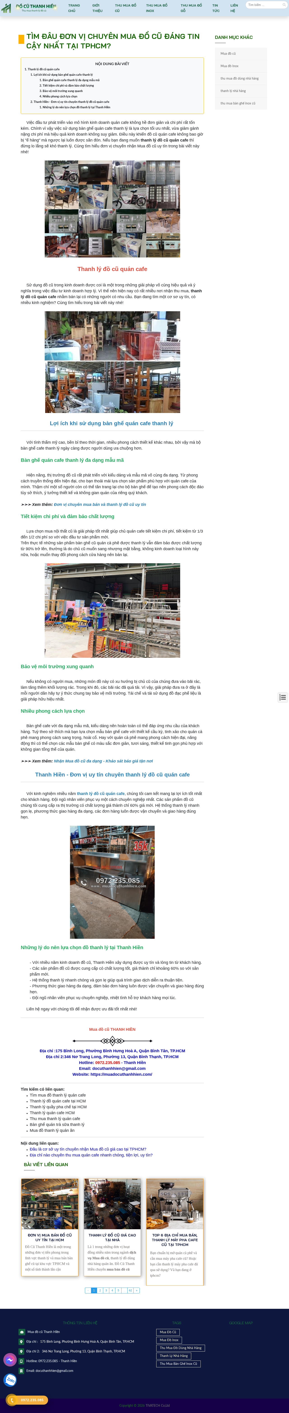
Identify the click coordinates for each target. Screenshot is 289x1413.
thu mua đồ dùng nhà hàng (240, 78)
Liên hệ (234, 8)
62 (130, 1290)
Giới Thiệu (97, 8)
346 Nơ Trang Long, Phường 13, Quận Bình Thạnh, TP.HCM (83, 1351)
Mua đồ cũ (228, 53)
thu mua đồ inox (156, 8)
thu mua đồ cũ (125, 8)
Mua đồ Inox (229, 66)
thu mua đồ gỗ (191, 8)
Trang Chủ (74, 8)
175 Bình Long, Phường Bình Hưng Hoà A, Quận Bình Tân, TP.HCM (87, 1341)
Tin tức (215, 8)
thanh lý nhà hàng (233, 91)
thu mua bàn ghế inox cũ (238, 103)
